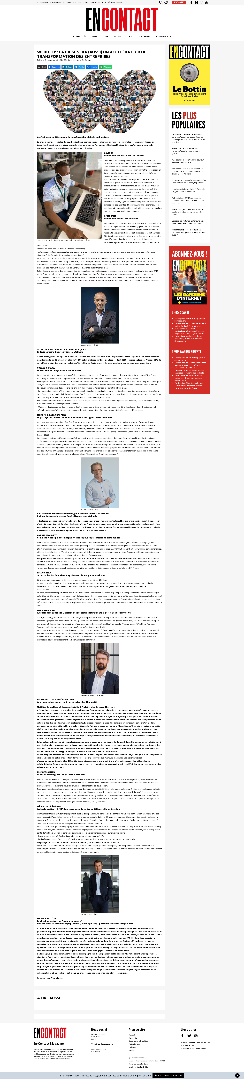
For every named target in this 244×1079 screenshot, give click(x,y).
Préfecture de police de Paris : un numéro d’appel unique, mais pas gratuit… (186, 151)
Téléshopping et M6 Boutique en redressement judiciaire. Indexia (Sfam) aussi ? (189, 232)
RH (130, 36)
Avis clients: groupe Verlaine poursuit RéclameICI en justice (188, 161)
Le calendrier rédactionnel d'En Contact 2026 (147, 1061)
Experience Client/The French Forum (195, 1042)
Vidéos (131, 1050)
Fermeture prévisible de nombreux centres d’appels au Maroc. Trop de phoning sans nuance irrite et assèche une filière (188, 138)
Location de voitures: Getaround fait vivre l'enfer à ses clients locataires (187, 222)
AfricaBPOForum (187, 1045)
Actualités (133, 1038)
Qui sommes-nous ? (136, 1058)
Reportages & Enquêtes (138, 1041)
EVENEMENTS (163, 36)
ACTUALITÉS (79, 36)
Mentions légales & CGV (138, 1067)
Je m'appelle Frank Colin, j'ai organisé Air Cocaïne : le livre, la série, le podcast (189, 181)
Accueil (132, 1035)
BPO (94, 36)
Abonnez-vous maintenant (168, 1075)
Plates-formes (134, 1044)
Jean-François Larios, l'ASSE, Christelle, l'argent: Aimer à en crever (188, 190)
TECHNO (118, 36)
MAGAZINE (144, 36)
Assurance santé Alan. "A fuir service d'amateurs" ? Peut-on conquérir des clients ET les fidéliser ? (188, 171)
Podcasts (132, 1047)
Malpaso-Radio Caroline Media (193, 1048)
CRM (105, 36)
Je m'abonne (179, 2)
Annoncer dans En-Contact (139, 1064)
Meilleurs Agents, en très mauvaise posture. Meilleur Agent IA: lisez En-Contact (187, 212)
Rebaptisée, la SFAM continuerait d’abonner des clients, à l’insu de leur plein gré (188, 200)
